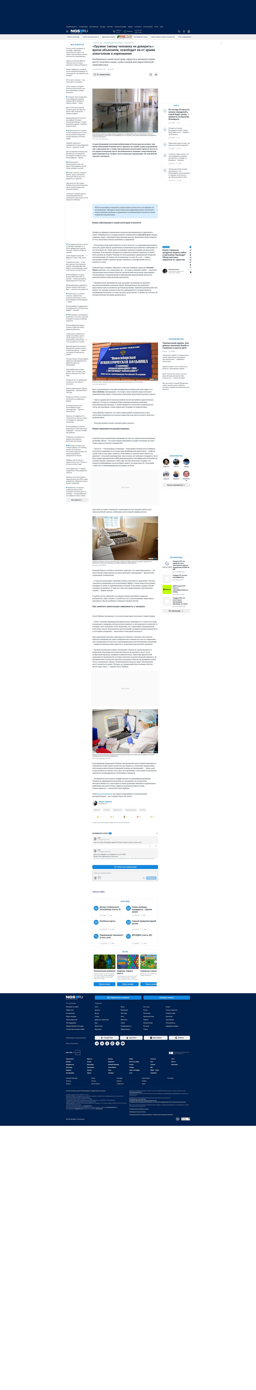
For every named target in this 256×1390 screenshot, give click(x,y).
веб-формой (99, 1108)
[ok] (107, 1043)
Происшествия (148, 1016)
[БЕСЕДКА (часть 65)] (129, 939)
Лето (122, 1016)
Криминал (124, 1010)
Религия (146, 1026)
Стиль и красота (171, 1010)
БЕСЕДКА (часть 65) (142, 935)
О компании (70, 1013)
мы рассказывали (104, 794)
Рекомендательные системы (137, 1112)
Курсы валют (148, 27)
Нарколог (97, 810)
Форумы (110, 27)
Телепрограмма (120, 27)
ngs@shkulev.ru (88, 1106)
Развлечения (148, 1023)
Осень (145, 1010)
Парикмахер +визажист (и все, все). (111, 936)
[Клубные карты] (97, 925)
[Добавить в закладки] (151, 75)
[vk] (102, 1043)
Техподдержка (71, 1023)
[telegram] (97, 1043)
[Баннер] (124, 37)
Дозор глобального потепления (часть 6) (110, 908)
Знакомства (93, 27)
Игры (156, 27)
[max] (112, 1043)
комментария (103, 74)
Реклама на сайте (72, 1007)
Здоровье (98, 1029)
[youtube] (123, 1043)
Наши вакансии (71, 1020)
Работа (145, 1020)
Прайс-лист (70, 1010)
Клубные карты (107, 921)
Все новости (77, 44)
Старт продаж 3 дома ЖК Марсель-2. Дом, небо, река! (76, 257)
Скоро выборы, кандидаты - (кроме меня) (142, 909)
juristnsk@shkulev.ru (111, 1107)
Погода (102, 27)
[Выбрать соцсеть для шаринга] (156, 75)
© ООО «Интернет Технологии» (75, 1119)
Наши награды (71, 1016)
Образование (125, 1029)
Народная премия (172, 1026)
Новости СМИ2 (98, 892)
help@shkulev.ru (79, 1108)
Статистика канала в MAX (75, 1029)
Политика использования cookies (138, 1109)
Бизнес (97, 1010)
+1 (150, 846)
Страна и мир (170, 1013)
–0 (155, 846)
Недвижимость (71, 27)
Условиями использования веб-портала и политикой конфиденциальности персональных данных (157, 1102)
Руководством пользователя (137, 1099)
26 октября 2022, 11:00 (99, 69)
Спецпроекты (170, 1023)
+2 (150, 862)
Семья (145, 1029)
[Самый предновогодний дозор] (129, 925)
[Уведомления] (184, 31)
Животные (98, 1026)
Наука (123, 1023)
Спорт (168, 1007)
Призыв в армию (131, 810)
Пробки (128, 31)
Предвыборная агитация (75, 1026)
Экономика (170, 1020)
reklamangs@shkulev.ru (135, 1092)
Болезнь (142, 810)
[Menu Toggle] (67, 31)
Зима (122, 1007)
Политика (146, 1013)
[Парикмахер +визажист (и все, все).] (97, 939)
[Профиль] (188, 31)
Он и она (146, 1007)
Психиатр (107, 810)
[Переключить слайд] (155, 962)
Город (97, 1016)
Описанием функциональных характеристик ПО (142, 1100)
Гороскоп (138, 27)
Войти (99, 878)
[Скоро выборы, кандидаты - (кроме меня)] (129, 911)
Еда (96, 1023)
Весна (97, 1013)
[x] (118, 1043)
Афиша (130, 27)
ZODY (161, 27)
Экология (169, 1016)
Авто (96, 1007)
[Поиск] (179, 31)
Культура (124, 1013)
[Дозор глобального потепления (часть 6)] (97, 911)
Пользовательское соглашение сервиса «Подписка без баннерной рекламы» (151, 1114)
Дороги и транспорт (102, 1020)
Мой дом (124, 1020)
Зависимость (118, 810)
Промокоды (83, 27)
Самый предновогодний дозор (144, 922)
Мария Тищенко (105, 802)
